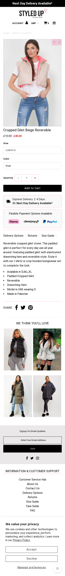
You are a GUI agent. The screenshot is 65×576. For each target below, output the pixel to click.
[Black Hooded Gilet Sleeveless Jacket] (18, 369)
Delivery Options (13, 235)
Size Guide (48, 235)
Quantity (8, 178)
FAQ (32, 510)
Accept (32, 549)
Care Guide (32, 506)
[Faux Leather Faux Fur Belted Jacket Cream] (47, 369)
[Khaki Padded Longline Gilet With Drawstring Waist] (18, 416)
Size (5, 143)
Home (6, 33)
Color (6, 159)
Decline (32, 558)
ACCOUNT (18, 23)
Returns (32, 235)
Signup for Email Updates (32, 431)
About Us (32, 484)
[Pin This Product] (30, 308)
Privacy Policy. (21, 540)
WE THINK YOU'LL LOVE (32, 323)
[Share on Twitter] (23, 308)
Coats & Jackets (22, 33)
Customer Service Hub (32, 479)
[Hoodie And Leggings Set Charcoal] (47, 416)
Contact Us (33, 488)
